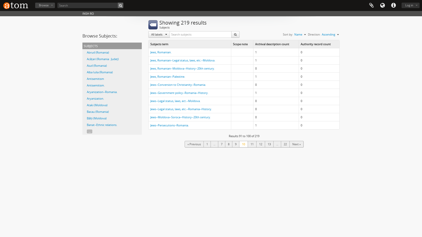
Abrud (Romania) (98, 52)
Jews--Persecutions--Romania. (169, 125)
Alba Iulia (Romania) (100, 72)
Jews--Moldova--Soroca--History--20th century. (180, 117)
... (90, 131)
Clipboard (371, 5)
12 (260, 144)
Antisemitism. (96, 85)
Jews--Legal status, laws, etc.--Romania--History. (181, 109)
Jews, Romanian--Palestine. (167, 77)
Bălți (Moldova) (97, 118)
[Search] (120, 5)
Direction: (314, 34)
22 (285, 144)
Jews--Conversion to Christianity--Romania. (178, 85)
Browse (44, 5)
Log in (409, 5)
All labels (157, 34)
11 (252, 144)
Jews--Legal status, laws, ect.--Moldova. (175, 101)
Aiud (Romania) (97, 66)
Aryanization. (95, 99)
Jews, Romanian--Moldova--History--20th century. (182, 68)
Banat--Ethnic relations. (102, 125)
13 (269, 144)
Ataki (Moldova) (97, 105)
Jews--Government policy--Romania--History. (179, 93)
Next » (296, 144)
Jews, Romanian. (160, 52)
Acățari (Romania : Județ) (103, 59)
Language (382, 5)
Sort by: (288, 34)
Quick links (393, 5)
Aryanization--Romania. (102, 92)
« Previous (194, 144)
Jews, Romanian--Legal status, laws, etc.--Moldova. (182, 60)
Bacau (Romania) (98, 112)
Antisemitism (95, 79)
